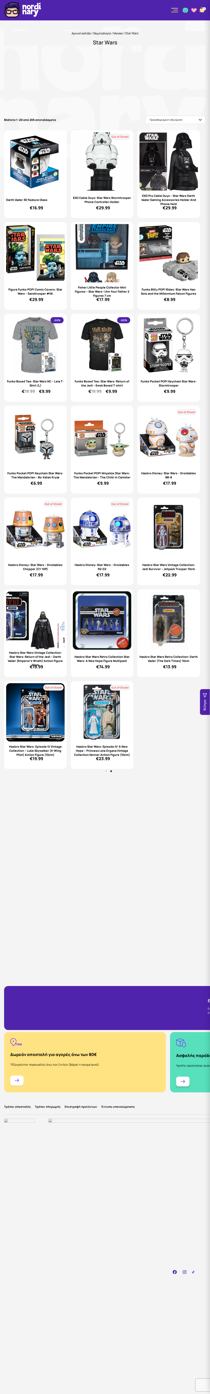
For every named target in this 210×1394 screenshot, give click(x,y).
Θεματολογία (102, 33)
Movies (118, 33)
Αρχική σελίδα (81, 33)
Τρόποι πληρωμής (47, 1107)
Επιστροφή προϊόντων (81, 1107)
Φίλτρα (204, 705)
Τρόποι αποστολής (17, 1107)
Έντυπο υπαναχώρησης (118, 1107)
